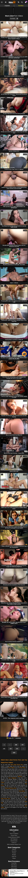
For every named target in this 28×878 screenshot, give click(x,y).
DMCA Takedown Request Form (14, 844)
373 (17, 748)
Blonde (14, 858)
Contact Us (14, 842)
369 (16, 744)
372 (10, 748)
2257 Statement (14, 839)
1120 (14, 752)
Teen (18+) (14, 851)
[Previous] (9, 744)
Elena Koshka (14, 868)
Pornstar (14, 852)
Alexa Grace (14, 866)
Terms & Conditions (14, 833)
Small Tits (14, 856)
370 (22, 744)
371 (4, 748)
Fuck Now (20, 5)
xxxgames (7, 5)
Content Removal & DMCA (14, 837)
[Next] (23, 748)
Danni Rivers (14, 864)
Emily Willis (14, 863)
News (14, 831)
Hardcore (14, 849)
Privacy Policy (14, 835)
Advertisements (14, 840)
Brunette (14, 854)
